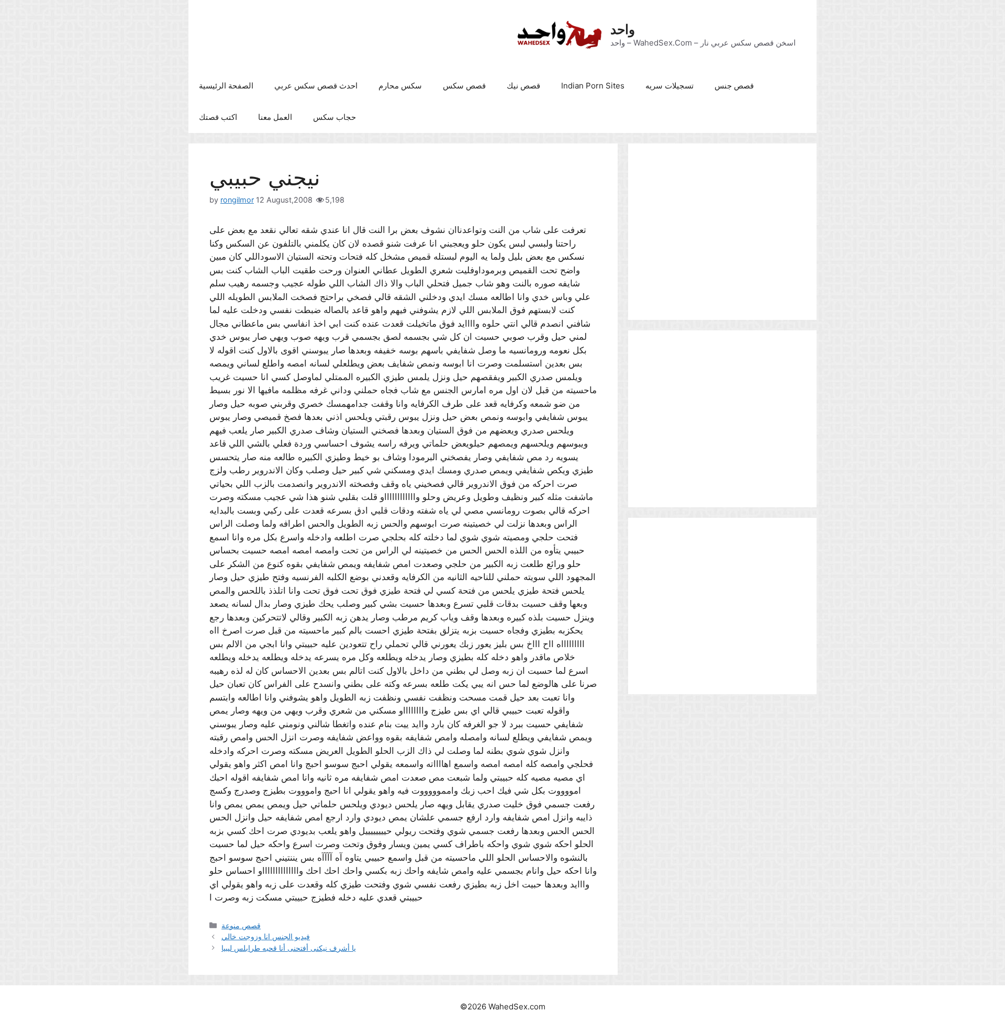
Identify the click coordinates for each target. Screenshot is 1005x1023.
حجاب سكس (334, 117)
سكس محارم (400, 86)
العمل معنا (275, 117)
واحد (622, 29)
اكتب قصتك (218, 117)
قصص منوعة (241, 925)
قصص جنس (734, 86)
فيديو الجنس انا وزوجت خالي (265, 936)
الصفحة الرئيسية (226, 86)
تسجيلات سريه (669, 86)
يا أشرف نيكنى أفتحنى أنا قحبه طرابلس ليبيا (288, 947)
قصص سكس (464, 86)
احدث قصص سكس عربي (316, 86)
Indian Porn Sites (592, 86)
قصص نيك (523, 86)
